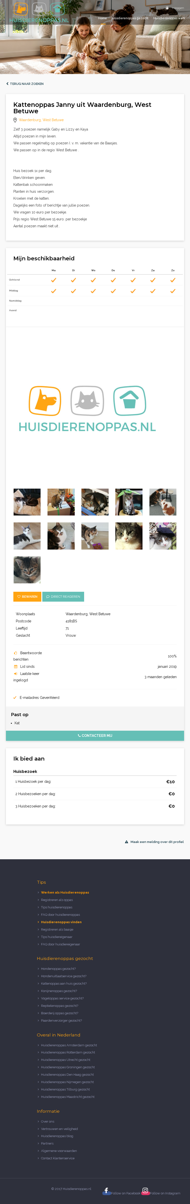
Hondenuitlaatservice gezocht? (63, 976)
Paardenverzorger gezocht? (61, 1020)
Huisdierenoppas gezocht (130, 18)
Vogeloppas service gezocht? (62, 998)
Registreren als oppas (57, 900)
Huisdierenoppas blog (57, 1136)
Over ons (47, 1121)
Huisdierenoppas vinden (61, 922)
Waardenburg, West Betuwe (41, 120)
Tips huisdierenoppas (56, 907)
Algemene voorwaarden (59, 1151)
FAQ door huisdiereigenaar (60, 944)
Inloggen (177, 8)
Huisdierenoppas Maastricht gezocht (68, 1097)
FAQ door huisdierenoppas (61, 915)
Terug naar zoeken (26, 84)
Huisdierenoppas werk (169, 18)
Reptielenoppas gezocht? (59, 1006)
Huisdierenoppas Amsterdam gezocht (69, 1045)
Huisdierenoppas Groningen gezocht (68, 1067)
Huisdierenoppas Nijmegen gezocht (67, 1082)
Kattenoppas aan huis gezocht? (64, 983)
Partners (47, 1143)
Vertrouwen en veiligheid (59, 1129)
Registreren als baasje (57, 929)
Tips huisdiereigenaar (56, 937)
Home (102, 18)
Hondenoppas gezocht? (58, 969)
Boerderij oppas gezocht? (59, 1013)
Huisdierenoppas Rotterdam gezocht (68, 1052)
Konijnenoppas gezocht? (59, 991)
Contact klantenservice (57, 1158)
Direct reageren (64, 596)
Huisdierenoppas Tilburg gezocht (65, 1089)
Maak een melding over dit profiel (157, 842)
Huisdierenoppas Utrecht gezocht (65, 1060)
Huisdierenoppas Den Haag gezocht (67, 1074)
